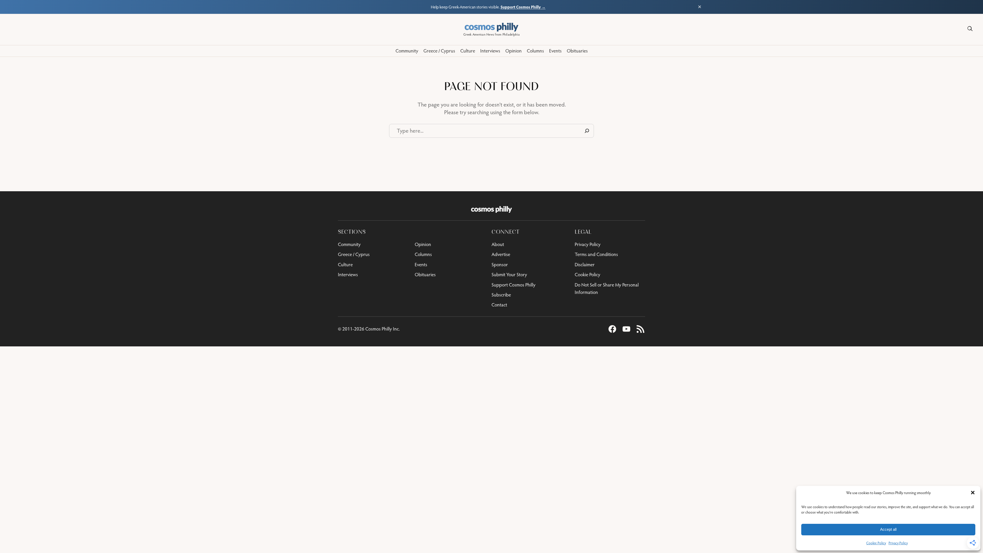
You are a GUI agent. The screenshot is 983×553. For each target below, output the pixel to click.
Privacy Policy (898, 543)
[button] (972, 492)
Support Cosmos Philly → (523, 6)
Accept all (888, 529)
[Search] (970, 29)
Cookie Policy (876, 543)
